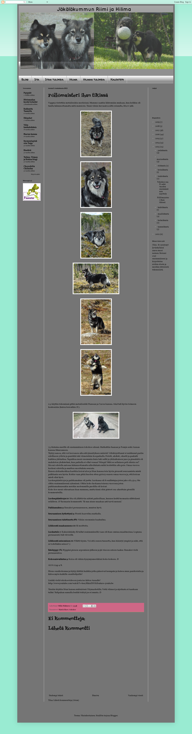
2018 (157, 126)
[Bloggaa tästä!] (86, 606)
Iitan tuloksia (54, 79)
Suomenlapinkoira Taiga (30, 142)
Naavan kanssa (30, 134)
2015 (157, 138)
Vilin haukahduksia (30, 126)
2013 (157, 147)
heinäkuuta (163, 170)
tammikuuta (163, 227)
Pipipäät (27, 93)
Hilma (73, 79)
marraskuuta (162, 159)
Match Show (63, 610)
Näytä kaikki (35, 174)
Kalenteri (117, 79)
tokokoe (72, 610)
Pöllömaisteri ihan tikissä (163, 200)
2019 (157, 122)
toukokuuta (163, 176)
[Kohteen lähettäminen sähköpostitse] (84, 606)
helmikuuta (163, 220)
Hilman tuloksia (94, 79)
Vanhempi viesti (135, 695)
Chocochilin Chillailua (29, 167)
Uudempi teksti (56, 695)
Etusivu (95, 695)
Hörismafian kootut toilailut (30, 101)
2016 (157, 134)
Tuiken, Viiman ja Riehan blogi (31, 158)
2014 (157, 142)
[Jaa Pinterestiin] (94, 606)
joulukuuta (162, 150)
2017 (157, 130)
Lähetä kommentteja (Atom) (66, 700)
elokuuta (162, 166)
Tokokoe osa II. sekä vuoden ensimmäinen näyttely (163, 188)
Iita (36, 79)
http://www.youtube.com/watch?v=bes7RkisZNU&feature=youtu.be (80, 583)
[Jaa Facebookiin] (92, 606)
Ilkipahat (28, 118)
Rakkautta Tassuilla (28, 110)
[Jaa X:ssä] (89, 606)
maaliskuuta (163, 214)
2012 (157, 234)
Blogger (114, 715)
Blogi (25, 79)
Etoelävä (27, 150)
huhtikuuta (163, 207)
